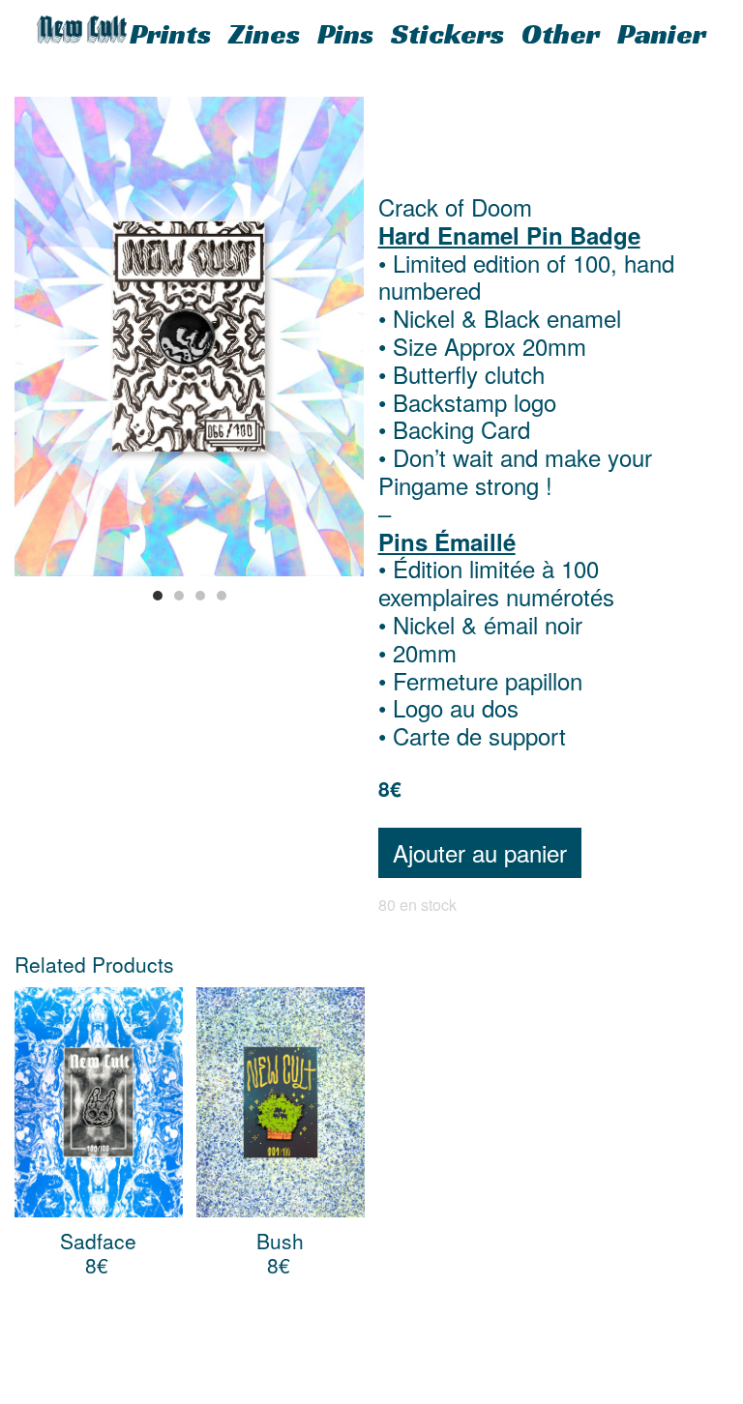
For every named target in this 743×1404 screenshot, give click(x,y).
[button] (158, 595)
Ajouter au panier (480, 852)
